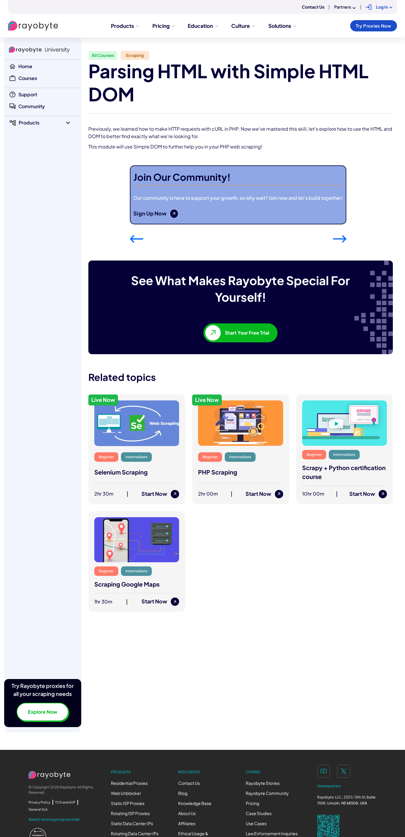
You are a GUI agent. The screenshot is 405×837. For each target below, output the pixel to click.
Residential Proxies (129, 783)
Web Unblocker (126, 793)
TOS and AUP (65, 802)
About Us (187, 813)
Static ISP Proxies (127, 803)
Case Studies (259, 813)
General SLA (37, 809)
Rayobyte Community (267, 793)
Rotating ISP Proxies (130, 813)
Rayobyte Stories (263, 783)
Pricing (252, 803)
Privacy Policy (39, 802)
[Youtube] (323, 771)
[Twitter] (343, 771)
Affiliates (186, 823)
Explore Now (42, 712)
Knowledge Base (194, 803)
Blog (182, 793)
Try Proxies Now (373, 25)
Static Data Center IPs (132, 823)
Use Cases (256, 823)
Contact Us (189, 783)
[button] (42, 123)
